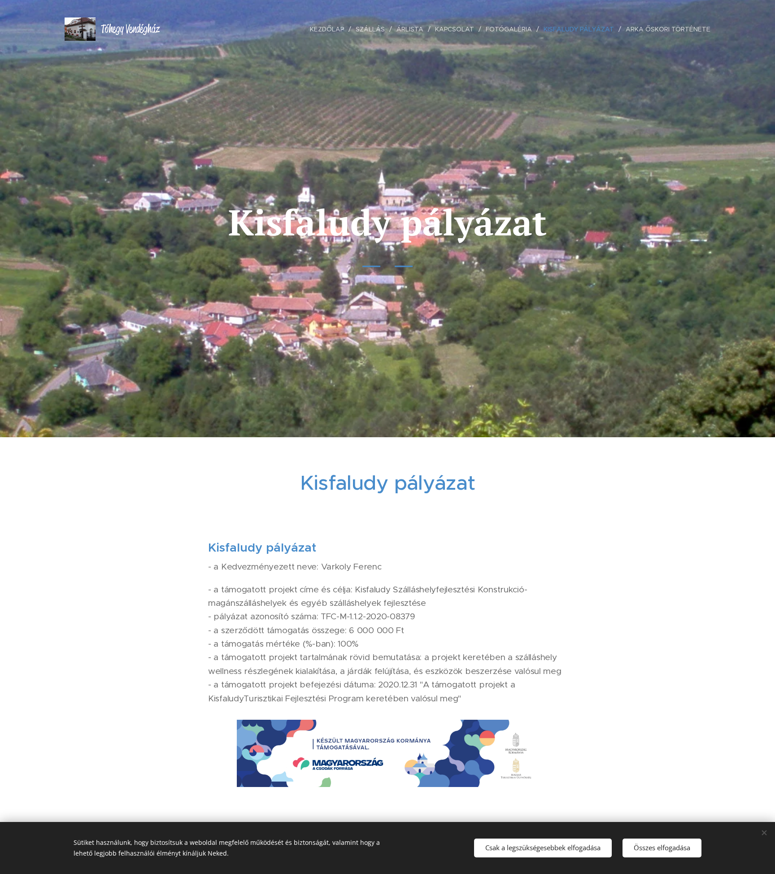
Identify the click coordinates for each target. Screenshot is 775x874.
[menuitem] (329, 29)
